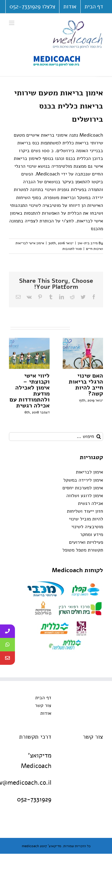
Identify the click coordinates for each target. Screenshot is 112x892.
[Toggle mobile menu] (12, 23)
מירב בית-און (88, 243)
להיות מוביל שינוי (86, 519)
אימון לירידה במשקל (83, 480)
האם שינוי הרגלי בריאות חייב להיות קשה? (86, 385)
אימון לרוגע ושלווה (84, 495)
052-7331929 (34, 799)
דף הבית (43, 697)
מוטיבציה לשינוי (87, 526)
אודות (45, 713)
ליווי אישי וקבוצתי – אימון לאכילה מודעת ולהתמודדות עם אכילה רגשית (30, 391)
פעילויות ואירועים (86, 542)
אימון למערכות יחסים (82, 488)
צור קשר (43, 705)
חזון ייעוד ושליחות (85, 511)
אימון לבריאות (89, 472)
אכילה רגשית (90, 503)
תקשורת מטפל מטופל (82, 550)
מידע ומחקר (91, 534)
